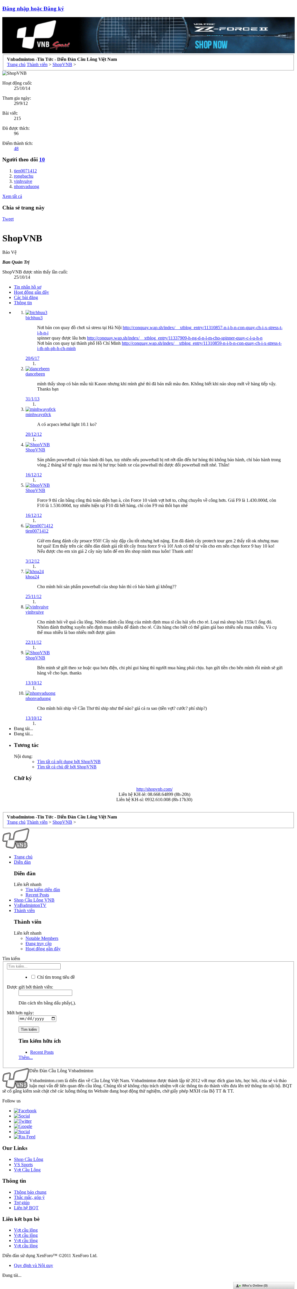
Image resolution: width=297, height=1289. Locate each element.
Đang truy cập (39, 943)
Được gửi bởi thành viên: (30, 986)
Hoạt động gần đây (31, 292)
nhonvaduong (38, 698)
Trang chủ (23, 856)
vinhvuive (35, 612)
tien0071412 (37, 530)
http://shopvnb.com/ (154, 789)
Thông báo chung (30, 1192)
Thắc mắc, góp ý (29, 1197)
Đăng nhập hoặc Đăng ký (33, 9)
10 (42, 159)
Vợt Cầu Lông (27, 1169)
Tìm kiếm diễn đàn (43, 889)
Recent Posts (37, 894)
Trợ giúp (22, 1202)
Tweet (8, 218)
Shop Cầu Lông (28, 1159)
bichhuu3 (34, 317)
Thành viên (24, 910)
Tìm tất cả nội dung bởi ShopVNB (69, 761)
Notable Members (42, 938)
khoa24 (32, 576)
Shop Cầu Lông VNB (34, 900)
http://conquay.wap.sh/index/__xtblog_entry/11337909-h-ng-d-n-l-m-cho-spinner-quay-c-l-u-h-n (174, 338)
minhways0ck (38, 414)
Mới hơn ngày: (20, 1012)
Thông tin (23, 302)
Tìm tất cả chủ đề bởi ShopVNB (67, 766)
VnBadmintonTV (30, 905)
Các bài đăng (26, 297)
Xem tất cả (12, 196)
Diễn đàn (22, 862)
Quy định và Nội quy (33, 1265)
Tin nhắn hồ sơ (27, 287)
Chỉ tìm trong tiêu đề (55, 977)
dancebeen (35, 373)
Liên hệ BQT (26, 1207)
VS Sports (23, 1164)
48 (16, 148)
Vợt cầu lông (26, 1230)
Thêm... (26, 1057)
